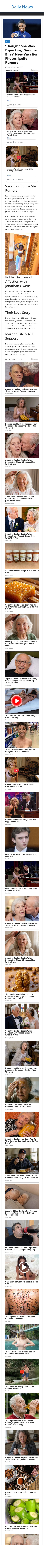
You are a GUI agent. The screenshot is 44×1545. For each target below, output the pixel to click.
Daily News (22, 7)
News (7, 41)
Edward (20, 67)
